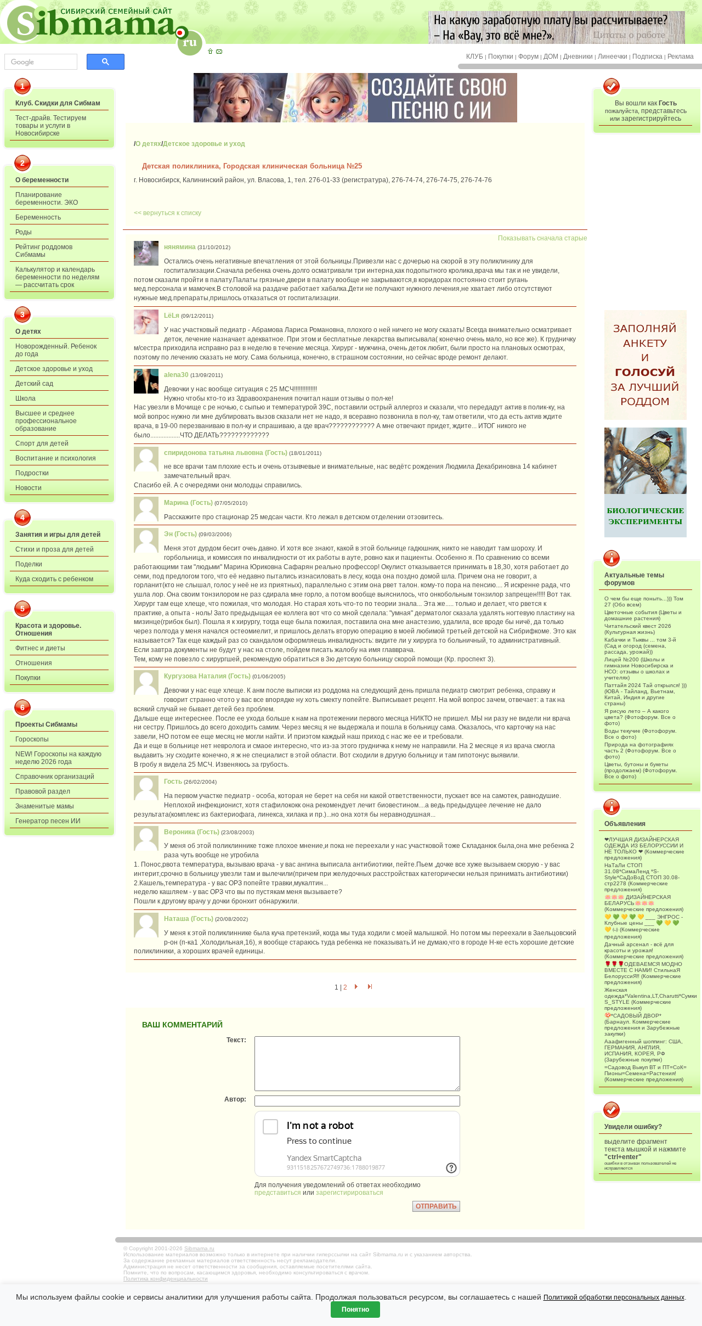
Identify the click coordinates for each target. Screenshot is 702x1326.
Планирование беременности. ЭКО (46, 198)
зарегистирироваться (349, 1192)
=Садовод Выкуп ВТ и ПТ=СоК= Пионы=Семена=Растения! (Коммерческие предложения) (645, 1073)
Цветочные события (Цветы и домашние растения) (643, 615)
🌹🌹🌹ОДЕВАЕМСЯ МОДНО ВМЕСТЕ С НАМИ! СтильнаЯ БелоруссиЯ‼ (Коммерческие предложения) (643, 973)
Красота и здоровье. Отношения (48, 629)
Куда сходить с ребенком (54, 579)
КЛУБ (474, 56)
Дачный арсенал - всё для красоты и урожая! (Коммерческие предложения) (643, 950)
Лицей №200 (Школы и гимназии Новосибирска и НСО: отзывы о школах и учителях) (638, 668)
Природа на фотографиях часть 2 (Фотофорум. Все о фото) (640, 750)
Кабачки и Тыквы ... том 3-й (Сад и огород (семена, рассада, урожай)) (640, 646)
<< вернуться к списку (167, 213)
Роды (23, 232)
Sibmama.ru (199, 1248)
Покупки (500, 56)
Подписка (647, 56)
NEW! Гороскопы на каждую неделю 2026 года (58, 758)
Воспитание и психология (55, 458)
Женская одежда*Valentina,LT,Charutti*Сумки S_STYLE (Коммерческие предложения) (645, 999)
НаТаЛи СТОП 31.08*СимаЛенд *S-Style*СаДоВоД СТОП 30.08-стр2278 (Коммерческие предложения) (642, 877)
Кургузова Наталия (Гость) (207, 676)
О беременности (42, 180)
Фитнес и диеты (40, 648)
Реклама (680, 56)
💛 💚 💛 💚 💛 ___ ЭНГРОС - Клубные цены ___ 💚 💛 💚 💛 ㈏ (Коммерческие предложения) (643, 927)
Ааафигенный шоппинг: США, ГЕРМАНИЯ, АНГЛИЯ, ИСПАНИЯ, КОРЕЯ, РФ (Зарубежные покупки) (643, 1050)
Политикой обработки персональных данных (614, 1297)
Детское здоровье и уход (54, 369)
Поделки (28, 564)
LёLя (171, 315)
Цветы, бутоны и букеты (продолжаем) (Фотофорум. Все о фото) (640, 770)
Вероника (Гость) (191, 832)
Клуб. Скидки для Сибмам (57, 103)
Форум (528, 56)
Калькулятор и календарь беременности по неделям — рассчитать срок (57, 277)
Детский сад (34, 383)
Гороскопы (32, 739)
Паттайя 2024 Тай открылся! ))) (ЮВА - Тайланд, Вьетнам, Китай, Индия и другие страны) (645, 694)
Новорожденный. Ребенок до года (56, 350)
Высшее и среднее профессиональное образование (46, 420)
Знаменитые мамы (44, 806)
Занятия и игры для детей (57, 534)
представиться (277, 1192)
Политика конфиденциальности (165, 1279)
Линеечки (612, 56)
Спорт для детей (42, 443)
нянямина (180, 247)
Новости (28, 488)
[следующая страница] (355, 987)
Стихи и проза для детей (54, 549)
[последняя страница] (370, 987)
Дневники (578, 56)
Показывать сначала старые (542, 238)
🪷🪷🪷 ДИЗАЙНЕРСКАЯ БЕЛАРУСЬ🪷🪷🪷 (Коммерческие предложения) (643, 903)
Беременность (38, 217)
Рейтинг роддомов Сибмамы (43, 251)
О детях (28, 331)
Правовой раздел (42, 791)
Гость (173, 781)
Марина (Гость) (188, 503)
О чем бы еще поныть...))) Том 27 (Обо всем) (643, 601)
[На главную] (210, 51)
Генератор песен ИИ (48, 821)
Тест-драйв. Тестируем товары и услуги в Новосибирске (50, 125)
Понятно (355, 1309)
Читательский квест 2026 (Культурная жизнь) (637, 629)
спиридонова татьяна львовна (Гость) (225, 453)
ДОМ (551, 56)
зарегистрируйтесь (651, 118)
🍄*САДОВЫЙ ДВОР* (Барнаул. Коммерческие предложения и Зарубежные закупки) (642, 1025)
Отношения (33, 663)
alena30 (176, 375)
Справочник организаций (54, 776)
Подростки (32, 473)
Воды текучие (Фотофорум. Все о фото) (640, 734)
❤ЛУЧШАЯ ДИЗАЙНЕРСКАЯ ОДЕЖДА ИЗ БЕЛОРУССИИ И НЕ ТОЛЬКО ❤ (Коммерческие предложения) (644, 848)
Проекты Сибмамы (46, 724)
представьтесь (664, 111)
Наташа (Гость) (188, 919)
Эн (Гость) (180, 534)
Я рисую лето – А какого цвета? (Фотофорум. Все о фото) (640, 717)
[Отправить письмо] (218, 51)
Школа (25, 398)
